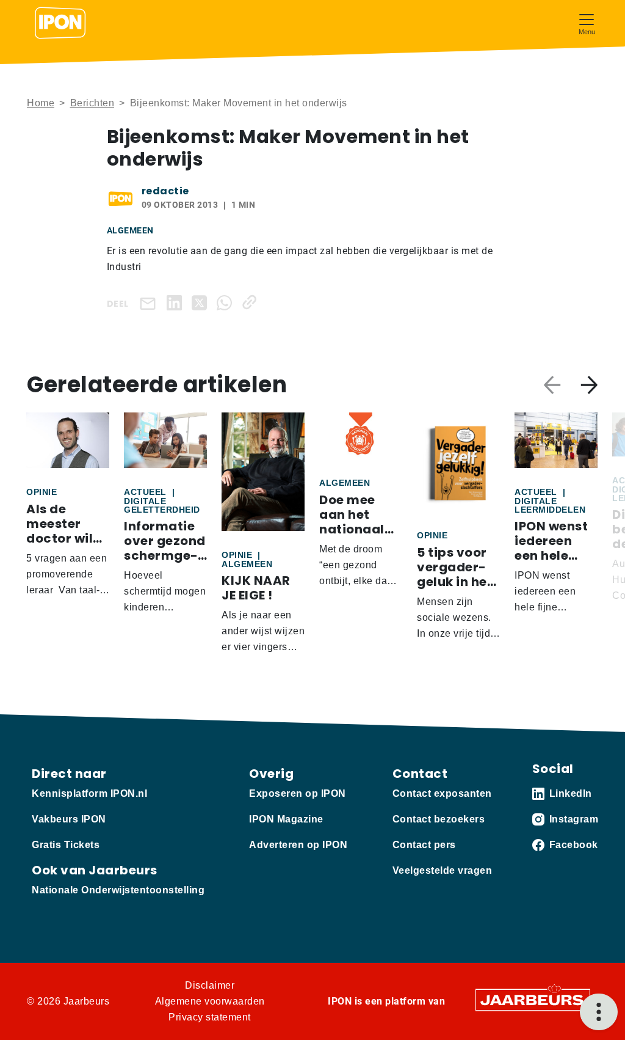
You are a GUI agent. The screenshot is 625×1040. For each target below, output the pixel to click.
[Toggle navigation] (586, 22)
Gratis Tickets (65, 845)
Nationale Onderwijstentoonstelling (118, 890)
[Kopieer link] (252, 302)
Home (40, 103)
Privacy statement (209, 1017)
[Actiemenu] (599, 1012)
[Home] (60, 23)
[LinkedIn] (177, 302)
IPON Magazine (286, 819)
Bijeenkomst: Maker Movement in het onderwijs (238, 103)
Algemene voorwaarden (210, 1001)
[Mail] (150, 303)
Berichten (92, 103)
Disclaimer (209, 985)
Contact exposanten (442, 793)
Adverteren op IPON (298, 845)
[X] (202, 302)
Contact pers (424, 845)
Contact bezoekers (438, 819)
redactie (165, 191)
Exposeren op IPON (297, 793)
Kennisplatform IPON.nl (89, 793)
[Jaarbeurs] (532, 999)
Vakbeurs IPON (69, 819)
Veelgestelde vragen (442, 870)
